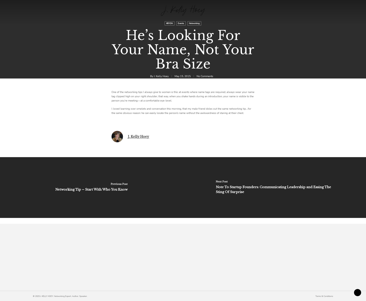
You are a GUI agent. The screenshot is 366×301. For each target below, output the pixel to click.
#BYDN (169, 23)
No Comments (205, 76)
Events (181, 23)
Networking (194, 23)
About (135, 258)
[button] (60, 296)
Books (195, 258)
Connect (268, 258)
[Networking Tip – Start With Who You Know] (91, 187)
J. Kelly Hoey (161, 76)
